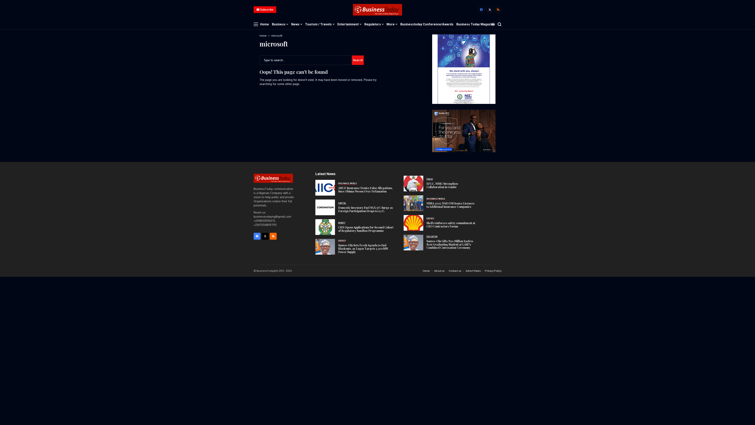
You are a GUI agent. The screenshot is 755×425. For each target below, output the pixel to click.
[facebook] (481, 9)
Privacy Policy (493, 270)
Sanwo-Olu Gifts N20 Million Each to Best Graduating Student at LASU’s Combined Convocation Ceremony (449, 244)
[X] (489, 9)
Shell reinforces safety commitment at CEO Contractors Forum (450, 224)
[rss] (498, 9)
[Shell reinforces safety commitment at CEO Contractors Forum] (413, 223)
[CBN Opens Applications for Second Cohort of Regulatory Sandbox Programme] (325, 227)
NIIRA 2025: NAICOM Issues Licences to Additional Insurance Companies (450, 205)
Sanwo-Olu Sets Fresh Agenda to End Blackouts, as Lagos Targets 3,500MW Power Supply (363, 248)
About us (439, 270)
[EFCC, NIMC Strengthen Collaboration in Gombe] (413, 183)
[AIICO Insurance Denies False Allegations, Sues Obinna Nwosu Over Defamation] (325, 188)
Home (263, 35)
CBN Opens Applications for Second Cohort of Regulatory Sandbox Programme (365, 229)
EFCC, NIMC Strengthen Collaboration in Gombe (442, 185)
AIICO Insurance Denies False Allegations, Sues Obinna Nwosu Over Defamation (365, 189)
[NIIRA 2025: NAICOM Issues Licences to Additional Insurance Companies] (413, 203)
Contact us (455, 270)
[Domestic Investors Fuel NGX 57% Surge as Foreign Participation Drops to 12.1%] (325, 207)
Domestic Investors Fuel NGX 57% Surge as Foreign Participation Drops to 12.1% (365, 209)
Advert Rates (473, 270)
